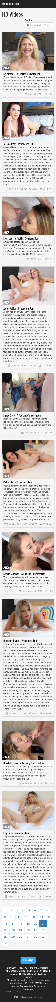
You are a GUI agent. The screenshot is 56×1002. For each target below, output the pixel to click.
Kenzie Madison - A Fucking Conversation (24, 574)
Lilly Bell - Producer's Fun (16, 833)
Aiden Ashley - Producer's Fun (18, 308)
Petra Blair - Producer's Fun (17, 482)
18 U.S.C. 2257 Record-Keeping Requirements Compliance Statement (29, 986)
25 (28, 930)
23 (13, 930)
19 (28, 923)
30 (20, 937)
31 (28, 937)
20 (35, 923)
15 (49, 917)
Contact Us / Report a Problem (23, 970)
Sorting (28, 20)
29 (13, 937)
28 (5, 937)
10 (11, 917)
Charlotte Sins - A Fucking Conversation (23, 763)
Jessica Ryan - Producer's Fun (18, 144)
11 (19, 917)
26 (35, 930)
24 (20, 930)
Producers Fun (10, 4)
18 (20, 923)
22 (5, 930)
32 (35, 937)
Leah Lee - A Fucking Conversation (20, 238)
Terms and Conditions (37, 967)
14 (41, 917)
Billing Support (28, 973)
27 (43, 930)
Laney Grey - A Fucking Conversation (22, 415)
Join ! (28, 960)
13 (34, 917)
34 (5, 943)
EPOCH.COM (18, 997)
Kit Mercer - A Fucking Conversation (21, 74)
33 (43, 937)
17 (13, 923)
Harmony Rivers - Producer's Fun (20, 641)
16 (5, 923)
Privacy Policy (16, 967)
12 (26, 917)
